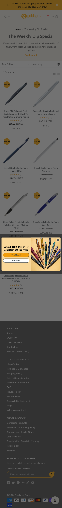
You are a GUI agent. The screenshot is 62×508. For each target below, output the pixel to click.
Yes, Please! (16, 255)
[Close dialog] (58, 240)
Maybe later (16, 260)
